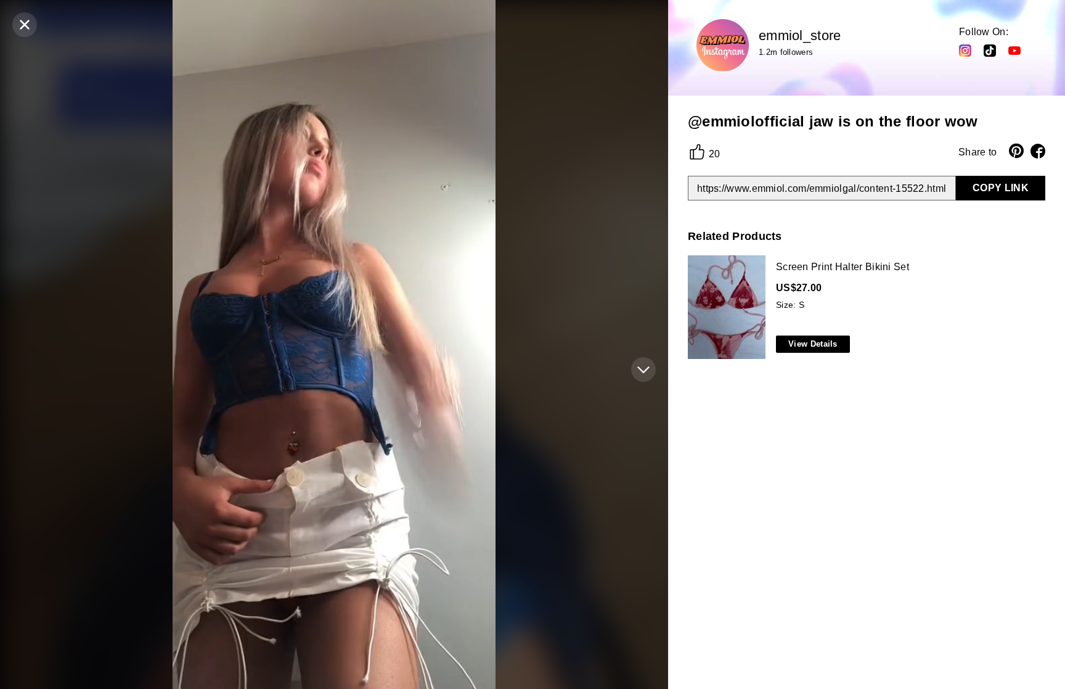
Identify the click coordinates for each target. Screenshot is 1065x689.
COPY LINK (1001, 188)
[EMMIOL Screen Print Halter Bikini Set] (864, 307)
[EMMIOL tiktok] (990, 50)
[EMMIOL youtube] (1014, 50)
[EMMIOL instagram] (965, 50)
